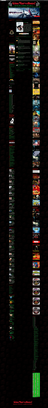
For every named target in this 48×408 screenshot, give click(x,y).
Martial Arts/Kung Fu (11, 108)
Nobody (10, 71)
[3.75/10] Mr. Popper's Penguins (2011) (36, 358)
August (34, 362)
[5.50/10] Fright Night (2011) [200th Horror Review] (13, 204)
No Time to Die (11, 73)
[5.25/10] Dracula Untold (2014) (13, 192)
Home (24, 69)
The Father (11, 77)
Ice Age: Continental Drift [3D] (12, 132)
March (34, 366)
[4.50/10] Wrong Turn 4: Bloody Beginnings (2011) (36, 345)
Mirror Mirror (10, 134)
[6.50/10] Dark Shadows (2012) (13, 229)
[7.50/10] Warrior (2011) (36, 328)
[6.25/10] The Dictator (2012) (13, 268)
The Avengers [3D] (11, 133)
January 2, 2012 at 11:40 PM (20, 62)
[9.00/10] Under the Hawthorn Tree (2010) (13, 216)
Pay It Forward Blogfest (12, 157)
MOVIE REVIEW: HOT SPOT (13, 301)
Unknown (19, 39)
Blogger (25, 406)
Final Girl (11, 326)
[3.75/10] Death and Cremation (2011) (13, 241)
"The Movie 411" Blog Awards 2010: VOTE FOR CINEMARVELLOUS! (13, 247)
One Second (11, 72)
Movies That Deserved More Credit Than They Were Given (12, 161)
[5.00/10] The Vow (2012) (13, 258)
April (34, 365)
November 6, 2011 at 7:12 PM (20, 54)
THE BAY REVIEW (13, 296)
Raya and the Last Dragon (12, 66)
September (35, 361)
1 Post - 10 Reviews (11, 94)
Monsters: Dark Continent (11, 128)
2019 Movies (10, 102)
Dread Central (10, 293)
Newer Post (17, 69)
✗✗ (18, 51)
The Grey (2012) (11, 165)
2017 (33, 321)
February (35, 367)
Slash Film (10, 289)
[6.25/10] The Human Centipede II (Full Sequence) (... (36, 341)
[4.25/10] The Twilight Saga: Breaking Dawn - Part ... (36, 329)
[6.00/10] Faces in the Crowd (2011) (36, 343)
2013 (33, 324)
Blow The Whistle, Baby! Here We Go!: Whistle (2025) (13, 323)
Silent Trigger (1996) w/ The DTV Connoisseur (13, 307)
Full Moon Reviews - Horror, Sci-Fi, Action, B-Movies (12, 305)
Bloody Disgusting (11, 292)
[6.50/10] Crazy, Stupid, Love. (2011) (36, 349)
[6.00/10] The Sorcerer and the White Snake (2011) (36, 336)
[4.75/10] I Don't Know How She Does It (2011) (36, 356)
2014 (33, 323)
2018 (33, 320)
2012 (33, 325)
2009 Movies (10, 95)
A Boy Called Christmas (12, 74)
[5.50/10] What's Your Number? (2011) (36, 350)
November (35, 327)
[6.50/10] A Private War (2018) (13, 175)
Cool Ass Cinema (11, 331)
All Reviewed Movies (11, 105)
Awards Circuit (10, 290)
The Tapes (25, 22)
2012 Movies (10, 97)
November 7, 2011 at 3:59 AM (20, 58)
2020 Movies (10, 103)
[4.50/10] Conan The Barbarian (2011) (36, 331)
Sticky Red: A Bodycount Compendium (11, 321)
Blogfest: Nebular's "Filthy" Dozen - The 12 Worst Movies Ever (12, 147)
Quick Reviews (10, 110)
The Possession (10, 131)
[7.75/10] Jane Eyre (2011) (13, 180)
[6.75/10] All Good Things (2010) (13, 186)
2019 (33, 319)
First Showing (10, 287)
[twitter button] (10, 85)
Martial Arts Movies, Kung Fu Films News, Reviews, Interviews (12, 311)
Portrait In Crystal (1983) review (13, 333)
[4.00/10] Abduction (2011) (13, 274)
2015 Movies (10, 99)
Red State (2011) (11, 155)
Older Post (30, 69)
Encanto (10, 68)
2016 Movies (10, 100)
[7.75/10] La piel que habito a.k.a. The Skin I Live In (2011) (13, 198)
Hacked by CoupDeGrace (12, 319)
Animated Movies (10, 106)
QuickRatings (17, 37)
